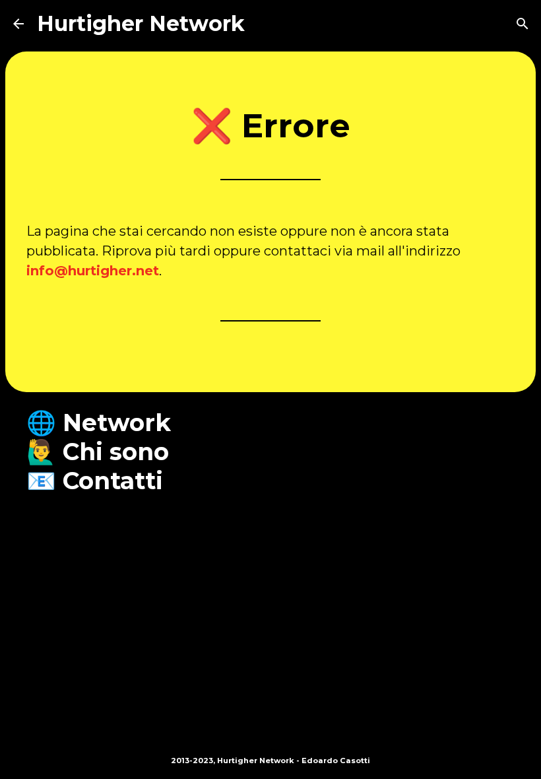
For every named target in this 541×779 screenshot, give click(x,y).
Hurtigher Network (141, 23)
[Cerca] (522, 24)
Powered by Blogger (278, 733)
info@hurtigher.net (92, 271)
